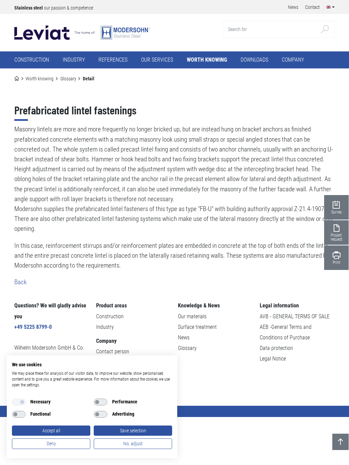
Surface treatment (197, 327)
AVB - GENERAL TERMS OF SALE (295, 317)
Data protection (276, 348)
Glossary (68, 78)
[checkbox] (19, 402)
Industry (105, 327)
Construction (110, 317)
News (183, 338)
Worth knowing (40, 78)
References (112, 60)
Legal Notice (273, 359)
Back (20, 282)
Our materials (192, 317)
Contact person (112, 352)
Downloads (254, 60)
